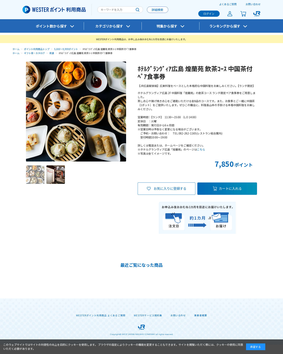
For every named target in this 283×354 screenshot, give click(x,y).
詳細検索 (157, 10)
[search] (137, 10)
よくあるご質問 (228, 4)
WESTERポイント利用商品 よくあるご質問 (100, 315)
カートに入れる (230, 188)
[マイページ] (230, 13)
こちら (201, 149)
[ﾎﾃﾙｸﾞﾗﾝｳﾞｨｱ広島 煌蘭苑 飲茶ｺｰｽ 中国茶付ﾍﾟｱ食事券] (35, 174)
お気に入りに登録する (170, 188)
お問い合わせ (253, 4)
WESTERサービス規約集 (148, 315)
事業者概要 (200, 315)
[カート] (243, 13)
